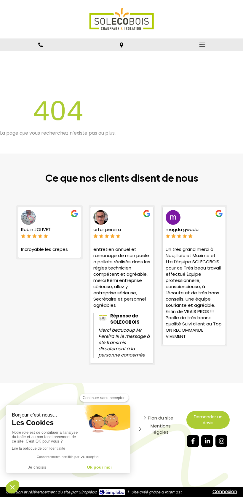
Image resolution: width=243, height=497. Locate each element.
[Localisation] (121, 44)
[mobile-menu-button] (202, 45)
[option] (49, 232)
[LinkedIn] (207, 441)
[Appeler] (40, 44)
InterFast (173, 492)
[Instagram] (221, 441)
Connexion (224, 491)
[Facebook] (193, 441)
